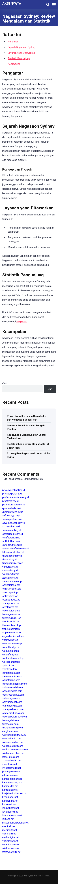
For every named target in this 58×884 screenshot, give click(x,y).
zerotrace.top (9, 669)
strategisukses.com (13, 713)
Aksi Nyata (11, 3)
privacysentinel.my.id (13, 490)
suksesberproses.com (14, 716)
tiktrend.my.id (9, 559)
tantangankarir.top (11, 614)
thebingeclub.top (11, 621)
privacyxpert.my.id (12, 493)
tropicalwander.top (12, 632)
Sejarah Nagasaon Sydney (22, 47)
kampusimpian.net (12, 778)
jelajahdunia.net (10, 775)
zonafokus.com (10, 756)
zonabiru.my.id (10, 577)
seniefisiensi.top (11, 585)
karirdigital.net (9, 789)
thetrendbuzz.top (11, 625)
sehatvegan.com (11, 698)
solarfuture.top (10, 596)
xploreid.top (8, 665)
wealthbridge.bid (11, 647)
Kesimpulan (14, 64)
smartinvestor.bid (11, 588)
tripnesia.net (9, 833)
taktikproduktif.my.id (13, 552)
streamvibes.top (11, 610)
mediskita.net (9, 830)
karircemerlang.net (12, 782)
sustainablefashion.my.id (15, 548)
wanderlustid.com (11, 738)
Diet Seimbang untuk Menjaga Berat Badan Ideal (28, 446)
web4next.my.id (10, 574)
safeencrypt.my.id (11, 515)
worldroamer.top (11, 661)
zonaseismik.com (11, 760)
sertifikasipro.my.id (12, 533)
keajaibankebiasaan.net (14, 793)
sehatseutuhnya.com (13, 694)
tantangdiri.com (10, 720)
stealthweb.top (10, 607)
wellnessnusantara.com (15, 749)
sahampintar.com (11, 672)
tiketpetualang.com (12, 727)
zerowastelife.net (11, 852)
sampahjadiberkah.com (14, 683)
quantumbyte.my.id (12, 508)
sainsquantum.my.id (12, 519)
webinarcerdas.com (12, 742)
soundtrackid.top (11, 599)
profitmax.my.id (10, 501)
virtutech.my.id (10, 570)
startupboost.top (11, 603)
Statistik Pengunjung (19, 58)
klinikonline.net (10, 800)
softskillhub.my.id (11, 541)
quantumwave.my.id (12, 512)
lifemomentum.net (12, 815)
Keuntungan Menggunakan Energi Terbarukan (26, 436)
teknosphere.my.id (12, 555)
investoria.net (9, 764)
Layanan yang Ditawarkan (21, 52)
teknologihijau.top (11, 618)
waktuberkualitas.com (14, 735)
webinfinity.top (10, 654)
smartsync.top (10, 592)
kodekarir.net (9, 804)
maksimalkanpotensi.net (15, 822)
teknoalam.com (10, 724)
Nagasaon (21, 321)
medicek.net (8, 826)
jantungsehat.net (11, 771)
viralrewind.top (10, 639)
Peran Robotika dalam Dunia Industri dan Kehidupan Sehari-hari (28, 418)
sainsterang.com (11, 680)
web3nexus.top (10, 650)
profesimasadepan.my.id (15, 497)
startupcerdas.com (12, 705)
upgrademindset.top (13, 636)
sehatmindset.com (12, 691)
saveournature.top (12, 581)
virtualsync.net (10, 841)
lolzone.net (8, 818)
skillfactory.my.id (11, 537)
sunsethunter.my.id (12, 544)
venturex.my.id (10, 566)
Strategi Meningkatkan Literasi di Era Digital (28, 455)
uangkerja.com (10, 731)
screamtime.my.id (11, 526)
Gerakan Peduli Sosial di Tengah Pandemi (26, 427)
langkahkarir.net (10, 808)
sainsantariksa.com (12, 676)
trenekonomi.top (11, 629)
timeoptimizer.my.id (12, 563)
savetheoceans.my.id (13, 522)
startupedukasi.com (13, 709)
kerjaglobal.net (10, 797)
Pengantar (13, 41)
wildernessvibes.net (13, 753)
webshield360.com (12, 745)
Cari (4, 383)
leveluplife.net (10, 811)
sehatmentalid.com (12, 687)
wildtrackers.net (10, 848)
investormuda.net (11, 767)
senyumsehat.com (12, 702)
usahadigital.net (10, 837)
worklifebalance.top (13, 658)
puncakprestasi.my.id (13, 504)
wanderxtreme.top (12, 643)
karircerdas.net (10, 786)
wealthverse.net (10, 844)
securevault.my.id (11, 530)
